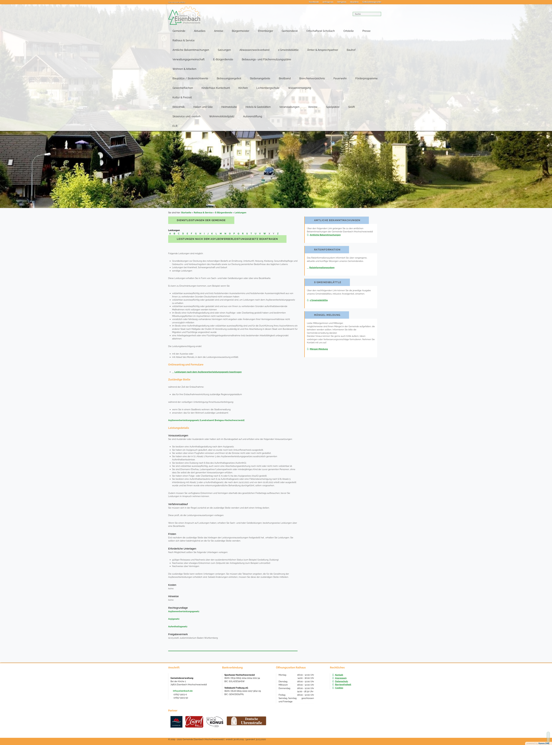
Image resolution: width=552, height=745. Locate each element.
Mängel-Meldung (319, 349)
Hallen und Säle (203, 106)
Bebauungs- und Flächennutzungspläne (266, 59)
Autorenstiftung (252, 116)
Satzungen (224, 49)
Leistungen (240, 212)
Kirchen (243, 87)
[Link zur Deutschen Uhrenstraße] (246, 721)
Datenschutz (341, 681)
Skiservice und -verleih (186, 116)
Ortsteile (348, 30)
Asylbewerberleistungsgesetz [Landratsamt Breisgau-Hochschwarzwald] (206, 420)
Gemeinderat (290, 30)
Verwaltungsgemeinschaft (188, 59)
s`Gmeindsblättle (288, 49)
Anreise (218, 30)
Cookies (339, 688)
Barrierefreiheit (343, 684)
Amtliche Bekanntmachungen (190, 49)
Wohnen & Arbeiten (184, 68)
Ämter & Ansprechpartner (322, 49)
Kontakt (339, 675)
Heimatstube (229, 106)
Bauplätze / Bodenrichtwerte (190, 78)
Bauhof (351, 49)
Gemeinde (178, 30)
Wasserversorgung (299, 87)
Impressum (341, 678)
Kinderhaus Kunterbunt (216, 87)
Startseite (186, 212)
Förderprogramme (366, 78)
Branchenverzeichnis (312, 78)
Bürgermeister (240, 30)
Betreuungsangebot (229, 78)
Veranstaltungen (289, 106)
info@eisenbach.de (183, 691)
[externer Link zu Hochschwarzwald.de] (194, 722)
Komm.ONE (543, 743)
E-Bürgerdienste (223, 59)
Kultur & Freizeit (182, 97)
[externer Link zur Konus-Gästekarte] (214, 722)
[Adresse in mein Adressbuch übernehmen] (217, 677)
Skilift (351, 106)
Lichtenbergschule (267, 87)
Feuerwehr (340, 78)
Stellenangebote (260, 78)
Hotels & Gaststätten (258, 106)
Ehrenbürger (265, 30)
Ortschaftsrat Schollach (320, 30)
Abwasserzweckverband (254, 49)
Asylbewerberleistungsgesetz (183, 611)
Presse (366, 30)
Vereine (312, 106)
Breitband (285, 78)
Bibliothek (178, 106)
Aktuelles (199, 30)
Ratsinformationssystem (322, 267)
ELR (174, 125)
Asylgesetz (173, 619)
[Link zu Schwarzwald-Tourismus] (176, 722)
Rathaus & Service (183, 40)
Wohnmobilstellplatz (221, 116)
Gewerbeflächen (182, 87)
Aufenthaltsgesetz (177, 626)
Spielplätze (333, 106)
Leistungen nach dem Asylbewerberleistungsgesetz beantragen (208, 372)
